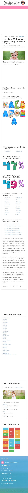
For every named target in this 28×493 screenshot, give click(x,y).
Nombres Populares (8, 470)
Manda (18, 212)
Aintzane (18, 210)
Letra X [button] (17, 448)
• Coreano (5, 346)
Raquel (18, 204)
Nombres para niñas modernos (13, 232)
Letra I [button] (17, 434)
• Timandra (5, 408)
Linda (17, 214)
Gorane (7, 200)
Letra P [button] (5, 442)
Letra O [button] (17, 439)
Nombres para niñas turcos (12, 230)
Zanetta (7, 206)
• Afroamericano (6, 317)
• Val (4, 411)
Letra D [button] (5, 431)
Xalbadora (8, 151)
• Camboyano (6, 335)
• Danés (4, 349)
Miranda (7, 202)
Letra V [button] (5, 448)
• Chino (4, 341)
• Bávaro (5, 332)
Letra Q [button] (11, 442)
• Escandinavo (6, 353)
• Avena (4, 400)
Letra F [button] (17, 431)
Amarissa (7, 197)
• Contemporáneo (7, 344)
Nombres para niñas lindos (12, 228)
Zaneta (18, 200)
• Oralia (4, 415)
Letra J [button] (5, 437)
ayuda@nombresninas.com (12, 462)
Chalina (7, 212)
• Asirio (4, 329)
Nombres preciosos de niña (12, 224)
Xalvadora (19, 151)
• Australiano (6, 331)
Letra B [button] (11, 428)
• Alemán (5, 320)
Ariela (6, 208)
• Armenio (5, 326)
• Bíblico (4, 334)
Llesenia (18, 208)
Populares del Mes (19, 387)
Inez (6, 214)
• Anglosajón (5, 322)
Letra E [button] (11, 431)
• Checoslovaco (6, 340)
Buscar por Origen (7, 476)
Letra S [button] (5, 445)
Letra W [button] (11, 448)
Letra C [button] (17, 428)
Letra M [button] (6, 439)
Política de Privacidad (8, 483)
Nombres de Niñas (4, 491)
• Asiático (5, 328)
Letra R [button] (17, 442)
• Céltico (4, 337)
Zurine (6, 210)
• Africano (5, 319)
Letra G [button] (5, 434)
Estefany (7, 204)
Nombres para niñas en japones (13, 234)
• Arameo (5, 325)
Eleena (18, 206)
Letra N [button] (11, 439)
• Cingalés (5, 343)
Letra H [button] (11, 434)
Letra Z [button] (11, 450)
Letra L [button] (17, 437)
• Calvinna (5, 404)
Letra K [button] (11, 437)
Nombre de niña (13, 36)
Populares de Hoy (8, 387)
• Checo (4, 338)
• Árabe (4, 323)
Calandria (18, 202)
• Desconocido (6, 350)
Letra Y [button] (5, 450)
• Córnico (5, 347)
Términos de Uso (7, 486)
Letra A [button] (5, 428)
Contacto (5, 468)
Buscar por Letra (7, 478)
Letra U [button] (17, 445)
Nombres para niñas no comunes (14, 226)
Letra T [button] (11, 445)
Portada (5, 36)
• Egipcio (4, 352)
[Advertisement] (14, 21)
